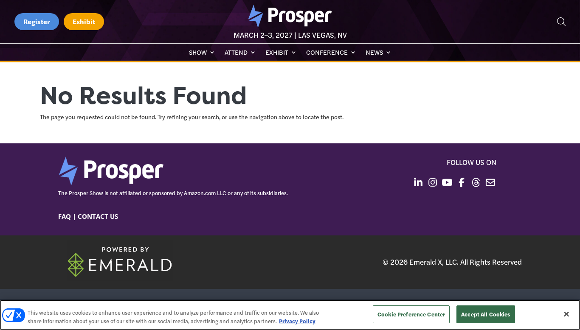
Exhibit (84, 21)
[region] (290, 315)
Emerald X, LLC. (434, 262)
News (374, 52)
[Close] (566, 314)
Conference (327, 52)
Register (36, 21)
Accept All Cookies (485, 314)
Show (198, 52)
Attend (236, 52)
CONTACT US (98, 216)
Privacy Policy (297, 321)
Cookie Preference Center (411, 314)
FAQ (64, 216)
